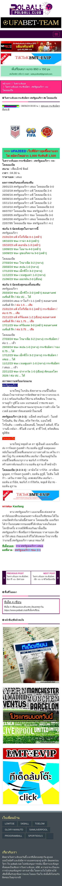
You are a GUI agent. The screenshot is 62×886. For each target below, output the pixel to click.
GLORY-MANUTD (14, 829)
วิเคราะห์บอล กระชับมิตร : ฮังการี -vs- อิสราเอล (18, 578)
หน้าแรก (6, 83)
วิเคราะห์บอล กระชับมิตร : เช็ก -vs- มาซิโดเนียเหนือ (44, 578)
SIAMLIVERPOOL (38, 829)
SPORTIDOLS (35, 836)
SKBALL (24, 823)
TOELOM (40, 823)
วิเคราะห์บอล (20, 83)
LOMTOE (9, 823)
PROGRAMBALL (13, 836)
